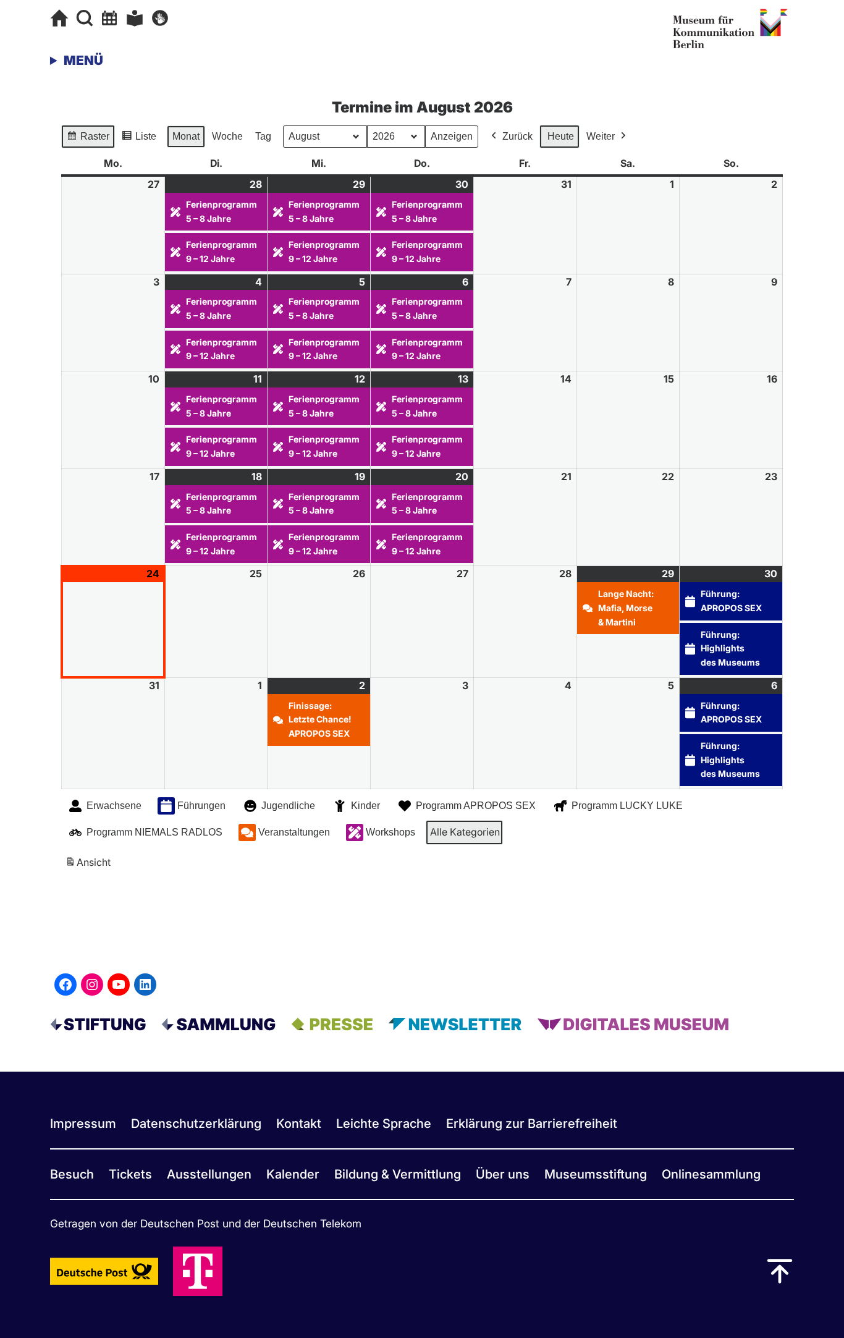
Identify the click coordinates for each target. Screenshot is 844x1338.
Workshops (390, 832)
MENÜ (83, 60)
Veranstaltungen (294, 832)
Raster (87, 139)
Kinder (365, 805)
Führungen (201, 805)
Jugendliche (288, 805)
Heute (560, 136)
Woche (227, 136)
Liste (138, 139)
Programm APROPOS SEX (476, 805)
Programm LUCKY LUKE (627, 805)
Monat (186, 136)
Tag (263, 136)
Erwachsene (114, 805)
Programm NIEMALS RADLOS (154, 832)
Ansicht (90, 866)
